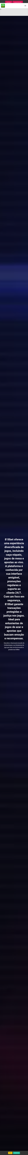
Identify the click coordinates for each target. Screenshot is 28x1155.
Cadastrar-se (16, 1152)
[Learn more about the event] (14, 12)
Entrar (10, 1152)
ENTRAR (9, 2)
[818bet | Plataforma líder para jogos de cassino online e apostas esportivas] (3, 6)
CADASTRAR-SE (17, 2)
